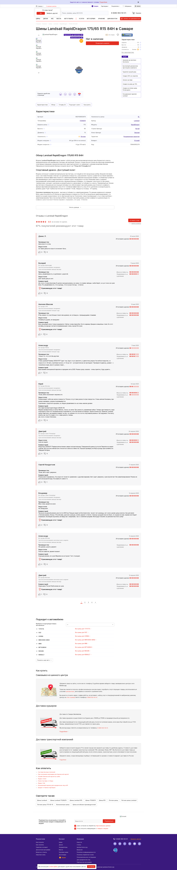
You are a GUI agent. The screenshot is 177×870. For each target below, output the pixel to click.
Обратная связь (40, 854)
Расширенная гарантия (131, 136)
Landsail (55, 24)
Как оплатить (40, 844)
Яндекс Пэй (41, 783)
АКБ (52, 18)
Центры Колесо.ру (82, 847)
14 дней (136, 140)
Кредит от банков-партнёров (46, 787)
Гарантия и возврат (42, 847)
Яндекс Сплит (42, 778)
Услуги (81, 18)
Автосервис (91, 18)
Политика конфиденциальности (86, 852)
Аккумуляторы (63, 847)
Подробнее (103, 2)
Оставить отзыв (134, 220)
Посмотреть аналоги (102, 43)
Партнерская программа (84, 862)
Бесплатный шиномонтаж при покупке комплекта (130, 67)
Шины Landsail (42, 800)
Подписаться (109, 821)
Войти (138, 6)
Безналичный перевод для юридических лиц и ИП (53, 785)
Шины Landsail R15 (76, 800)
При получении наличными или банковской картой (53, 774)
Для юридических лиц (83, 859)
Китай (137, 128)
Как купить (87, 104)
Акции (96, 6)
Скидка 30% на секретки (130, 76)
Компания (80, 839)
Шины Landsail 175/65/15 (58, 800)
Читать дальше (74, 207)
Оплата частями (127, 80)
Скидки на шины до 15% (130, 84)
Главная (38, 24)
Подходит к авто (74, 104)
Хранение (101, 18)
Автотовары (68, 18)
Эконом (136, 132)
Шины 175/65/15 (90, 800)
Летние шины (113, 800)
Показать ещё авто (43, 660)
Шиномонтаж (112, 18)
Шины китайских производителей (84, 804)
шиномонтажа (70, 691)
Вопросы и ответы (41, 852)
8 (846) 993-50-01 (92, 697)
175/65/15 (83, 120)
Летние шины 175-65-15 (45, 804)
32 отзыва (111, 35)
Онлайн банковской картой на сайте (49, 776)
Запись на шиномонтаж (131, 18)
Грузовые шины (63, 852)
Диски (45, 18)
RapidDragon (63, 24)
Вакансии (80, 849)
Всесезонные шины (62, 804)
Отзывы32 (62, 104)
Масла (59, 18)
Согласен (91, 866)
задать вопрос (136, 223)
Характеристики (42, 104)
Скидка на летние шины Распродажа (130, 89)
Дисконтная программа (43, 849)
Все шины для (82, 628)
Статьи (79, 844)
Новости (79, 842)
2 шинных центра (51, 6)
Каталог (44, 24)
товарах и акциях (102, 828)
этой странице (70, 697)
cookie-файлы (53, 866)
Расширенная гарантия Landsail (130, 95)
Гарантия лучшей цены (129, 72)
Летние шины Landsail (128, 800)
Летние (83, 136)
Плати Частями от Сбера (45, 781)
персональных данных (103, 825)
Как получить (40, 842)
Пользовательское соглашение (86, 857)
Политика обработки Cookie (85, 854)
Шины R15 (102, 800)
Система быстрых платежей (46, 772)
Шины (38, 18)
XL (138, 116)
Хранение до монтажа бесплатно (129, 61)
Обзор (53, 104)
